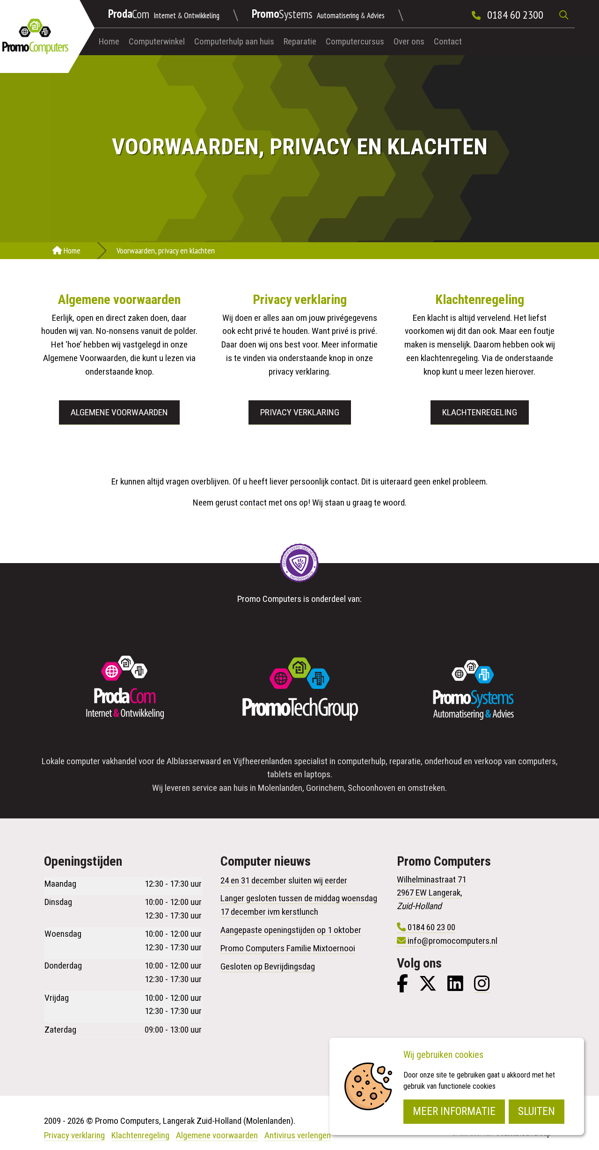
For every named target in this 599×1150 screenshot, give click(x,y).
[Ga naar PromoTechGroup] (299, 690)
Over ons (409, 41)
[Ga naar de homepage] (35, 36)
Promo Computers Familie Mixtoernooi (287, 948)
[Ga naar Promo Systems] (474, 690)
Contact (448, 41)
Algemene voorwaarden (119, 412)
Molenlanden (280, 787)
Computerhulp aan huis (234, 41)
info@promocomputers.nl (452, 940)
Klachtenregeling (479, 412)
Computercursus (355, 41)
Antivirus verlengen (297, 1135)
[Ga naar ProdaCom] (125, 690)
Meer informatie (454, 1111)
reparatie (405, 761)
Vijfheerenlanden (262, 761)
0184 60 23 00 (431, 927)
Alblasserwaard (194, 761)
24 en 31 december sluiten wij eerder (283, 880)
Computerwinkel (157, 41)
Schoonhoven (371, 787)
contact (253, 502)
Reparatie (300, 41)
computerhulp (361, 761)
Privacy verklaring (299, 412)
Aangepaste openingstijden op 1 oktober (290, 930)
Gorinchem (325, 787)
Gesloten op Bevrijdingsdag (267, 966)
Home (109, 41)
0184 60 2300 (515, 14)
